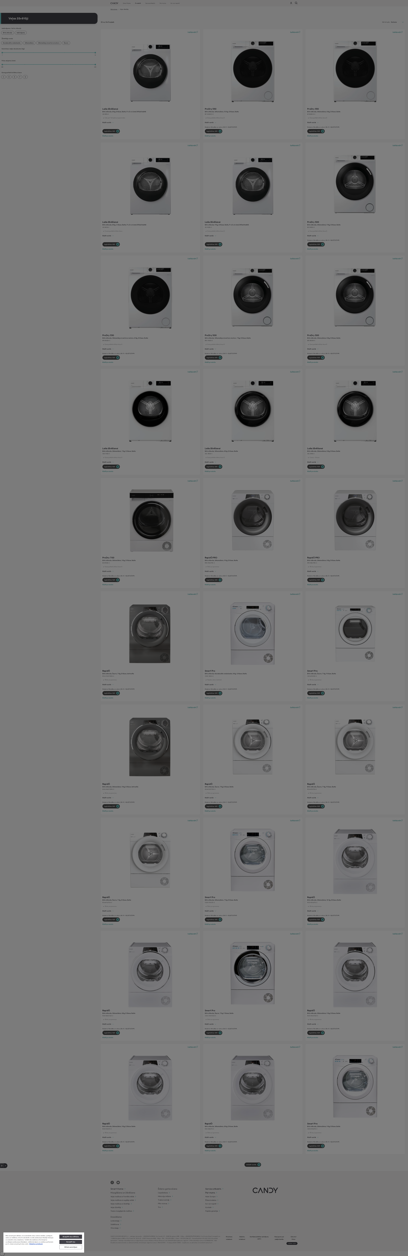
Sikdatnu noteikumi (36, 1244)
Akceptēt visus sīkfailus (71, 1237)
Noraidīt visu (70, 1242)
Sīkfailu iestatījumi (70, 1247)
